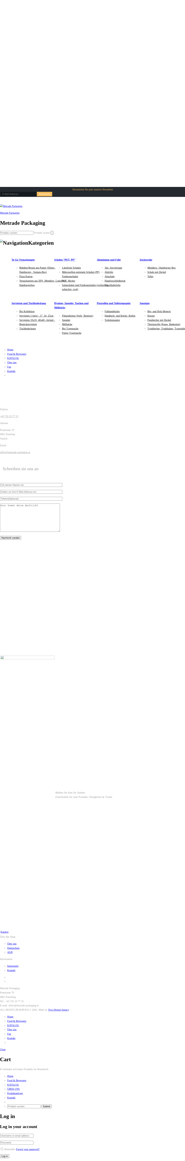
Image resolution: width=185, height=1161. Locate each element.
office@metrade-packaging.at (15, 452)
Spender (66, 320)
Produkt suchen (42, 232)
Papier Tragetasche (71, 333)
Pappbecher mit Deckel (159, 320)
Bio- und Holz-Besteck (159, 311)
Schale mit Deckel (156, 272)
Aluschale (110, 276)
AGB (9, 952)
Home (10, 349)
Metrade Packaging (10, 213)
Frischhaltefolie (113, 285)
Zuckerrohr (146, 259)
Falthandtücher (112, 311)
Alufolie (109, 272)
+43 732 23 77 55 (9, 416)
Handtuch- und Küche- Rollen (120, 315)
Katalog (4, 932)
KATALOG (13, 358)
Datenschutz (13, 948)
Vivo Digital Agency (58, 1009)
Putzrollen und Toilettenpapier (114, 303)
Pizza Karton (26, 276)
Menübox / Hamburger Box (161, 267)
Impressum (12, 966)
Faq (9, 367)
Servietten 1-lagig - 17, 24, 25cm (36, 315)
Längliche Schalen (71, 267)
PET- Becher (68, 280)
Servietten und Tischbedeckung (29, 303)
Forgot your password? (28, 1149)
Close (3, 1049)
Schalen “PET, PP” (64, 259)
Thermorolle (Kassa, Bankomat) (163, 324)
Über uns (11, 362)
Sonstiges (145, 303)
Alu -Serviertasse (113, 267)
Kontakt (11, 371)
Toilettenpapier (112, 320)
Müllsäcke (67, 324)
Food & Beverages (16, 354)
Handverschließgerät (115, 280)
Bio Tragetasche (70, 328)
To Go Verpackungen (23, 259)
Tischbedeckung (27, 328)
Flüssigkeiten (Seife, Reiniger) (77, 315)
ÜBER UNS (13, 1089)
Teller (150, 276)
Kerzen (151, 315)
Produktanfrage (15, 1093)
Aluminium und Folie (109, 259)
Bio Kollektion (27, 311)
